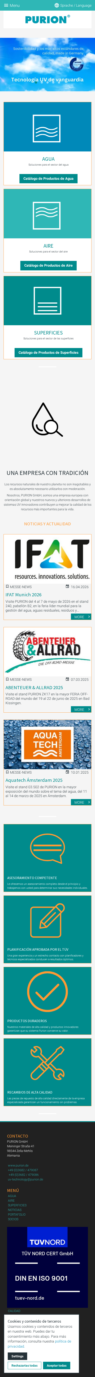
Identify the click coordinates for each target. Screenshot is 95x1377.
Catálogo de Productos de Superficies (48, 352)
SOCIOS (13, 1219)
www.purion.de (18, 1165)
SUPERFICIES (48, 332)
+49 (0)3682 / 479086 (24, 1174)
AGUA (48, 158)
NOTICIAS (14, 1210)
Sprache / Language (75, 5)
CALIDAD (14, 1311)
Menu (15, 5)
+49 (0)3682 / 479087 (23, 1170)
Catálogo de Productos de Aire (48, 265)
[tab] (36, 82)
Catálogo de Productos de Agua (48, 178)
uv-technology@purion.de (25, 1179)
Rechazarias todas (24, 1365)
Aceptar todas (56, 1365)
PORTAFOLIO (16, 1214)
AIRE (48, 245)
